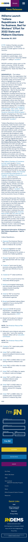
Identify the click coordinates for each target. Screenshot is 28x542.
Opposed (6, 241)
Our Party (7, 471)
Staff (14, 504)
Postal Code (6, 431)
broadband (20, 107)
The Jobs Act (16, 213)
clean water (14, 109)
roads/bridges (5, 109)
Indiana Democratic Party (5, 3)
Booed (5, 301)
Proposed (6, 249)
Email (16, 431)
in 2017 (18, 314)
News (6, 489)
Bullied (5, 284)
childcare (21, 109)
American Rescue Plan (16, 325)
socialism (13, 119)
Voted (4, 279)
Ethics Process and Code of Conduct (14, 507)
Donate (15, 3)
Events (6, 486)
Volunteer (14, 449)
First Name (7, 419)
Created (5, 265)
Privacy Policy (14, 513)
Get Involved (8, 481)
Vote (6, 477)
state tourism (15, 110)
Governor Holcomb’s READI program (12, 112)
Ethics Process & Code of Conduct (14, 492)
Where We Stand (9, 474)
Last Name (7, 425)
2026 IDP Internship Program (15, 482)
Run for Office (14, 456)
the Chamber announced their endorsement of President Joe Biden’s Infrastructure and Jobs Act (14, 174)
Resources (7, 495)
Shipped (5, 258)
